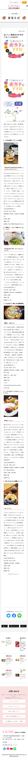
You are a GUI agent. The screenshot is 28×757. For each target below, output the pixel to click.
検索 (24, 2)
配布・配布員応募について (14, 716)
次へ (23, 626)
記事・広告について (14, 711)
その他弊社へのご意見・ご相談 (14, 721)
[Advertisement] (14, 69)
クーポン (8, 637)
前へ (4, 626)
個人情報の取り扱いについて (10, 745)
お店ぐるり (9, 655)
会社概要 (5, 742)
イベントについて (14, 701)
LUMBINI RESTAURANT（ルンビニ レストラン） (9, 662)
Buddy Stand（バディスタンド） (23, 661)
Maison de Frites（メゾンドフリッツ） (9, 675)
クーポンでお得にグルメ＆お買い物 (9, 643)
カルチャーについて (14, 706)
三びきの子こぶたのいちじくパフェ (23, 677)
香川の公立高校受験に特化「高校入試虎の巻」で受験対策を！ (23, 646)
